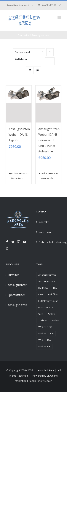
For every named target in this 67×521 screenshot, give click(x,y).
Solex (51, 314)
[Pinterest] (7, 248)
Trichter (42, 320)
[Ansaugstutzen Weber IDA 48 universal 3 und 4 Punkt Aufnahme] (48, 104)
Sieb (40, 314)
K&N (40, 294)
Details (25, 173)
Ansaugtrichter (17, 285)
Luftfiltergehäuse (48, 301)
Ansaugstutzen (17, 305)
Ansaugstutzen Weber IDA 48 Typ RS (19, 134)
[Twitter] (12, 241)
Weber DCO (45, 327)
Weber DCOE (46, 333)
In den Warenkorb (14, 176)
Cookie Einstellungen (40, 381)
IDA (55, 288)
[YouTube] (24, 241)
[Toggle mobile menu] (59, 18)
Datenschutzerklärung (49, 242)
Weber (55, 320)
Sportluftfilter (16, 295)
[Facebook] (7, 241)
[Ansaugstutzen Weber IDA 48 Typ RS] (18, 104)
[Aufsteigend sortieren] (50, 52)
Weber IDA (44, 340)
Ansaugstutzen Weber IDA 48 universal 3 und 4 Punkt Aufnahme (49, 140)
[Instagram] (18, 241)
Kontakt (44, 222)
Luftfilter (13, 275)
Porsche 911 (45, 307)
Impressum (46, 232)
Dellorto (43, 288)
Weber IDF (44, 346)
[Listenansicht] (37, 70)
